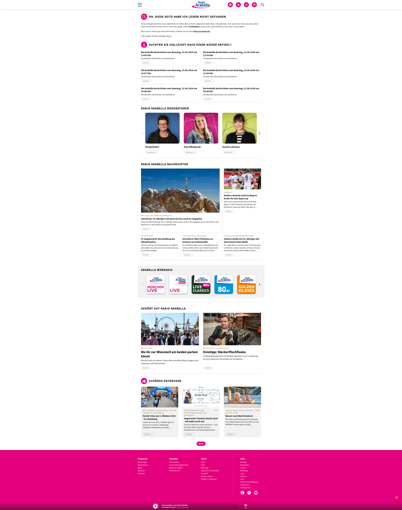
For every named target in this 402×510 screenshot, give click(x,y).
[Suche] (262, 5)
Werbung (244, 470)
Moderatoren (143, 465)
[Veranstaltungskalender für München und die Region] (254, 4)
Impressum (244, 485)
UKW (203, 462)
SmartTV (204, 473)
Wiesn (140, 468)
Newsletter (244, 465)
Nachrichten (174, 462)
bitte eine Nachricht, (201, 31)
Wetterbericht (174, 470)
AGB (242, 479)
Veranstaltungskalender (178, 465)
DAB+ (203, 465)
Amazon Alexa (206, 476)
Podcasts (141, 473)
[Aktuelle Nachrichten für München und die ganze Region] (230, 4)
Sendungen (142, 462)
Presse (243, 468)
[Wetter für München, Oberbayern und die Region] (238, 4)
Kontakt (243, 462)
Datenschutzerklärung (249, 482)
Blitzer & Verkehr (176, 468)
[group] (155, 284)
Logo (242, 473)
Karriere (243, 476)
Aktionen (141, 470)
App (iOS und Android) (210, 470)
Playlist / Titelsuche (209, 479)
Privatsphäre (245, 487)
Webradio (205, 468)
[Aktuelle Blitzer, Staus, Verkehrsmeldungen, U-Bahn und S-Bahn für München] (246, 4)
